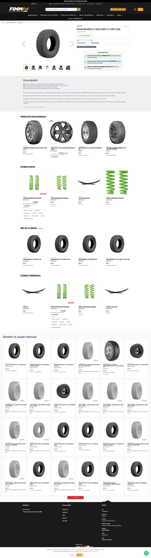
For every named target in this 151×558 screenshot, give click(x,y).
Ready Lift (64, 518)
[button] (48, 43)
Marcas (123, 9)
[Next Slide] (72, 43)
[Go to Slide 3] (40, 68)
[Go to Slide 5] (54, 68)
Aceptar (79, 555)
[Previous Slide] (23, 43)
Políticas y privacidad (107, 539)
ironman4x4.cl (34, 3)
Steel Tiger (64, 521)
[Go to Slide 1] (26, 68)
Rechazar (72, 555)
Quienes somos (26, 509)
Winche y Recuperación (86, 15)
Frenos (119, 15)
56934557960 (91, 3)
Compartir (127, 26)
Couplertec (64, 512)
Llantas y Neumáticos (74, 18)
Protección (99, 15)
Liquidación (115, 9)
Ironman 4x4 (65, 509)
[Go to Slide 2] (33, 68)
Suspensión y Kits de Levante (48, 15)
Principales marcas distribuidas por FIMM (32, 512)
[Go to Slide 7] (68, 68)
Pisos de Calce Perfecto (68, 15)
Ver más (76, 497)
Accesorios (110, 15)
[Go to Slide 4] (47, 68)
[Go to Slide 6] (61, 68)
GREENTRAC (79, 26)
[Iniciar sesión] (135, 9)
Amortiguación (32, 15)
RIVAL (63, 515)
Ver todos (40, 228)
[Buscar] (79, 9)
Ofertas (119, 9)
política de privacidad (92, 551)
